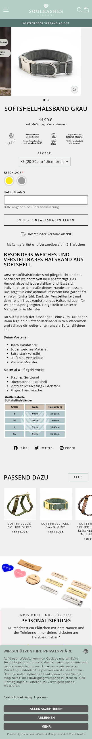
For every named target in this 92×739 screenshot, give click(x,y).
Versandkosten (57, 124)
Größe (44, 153)
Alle (78, 477)
